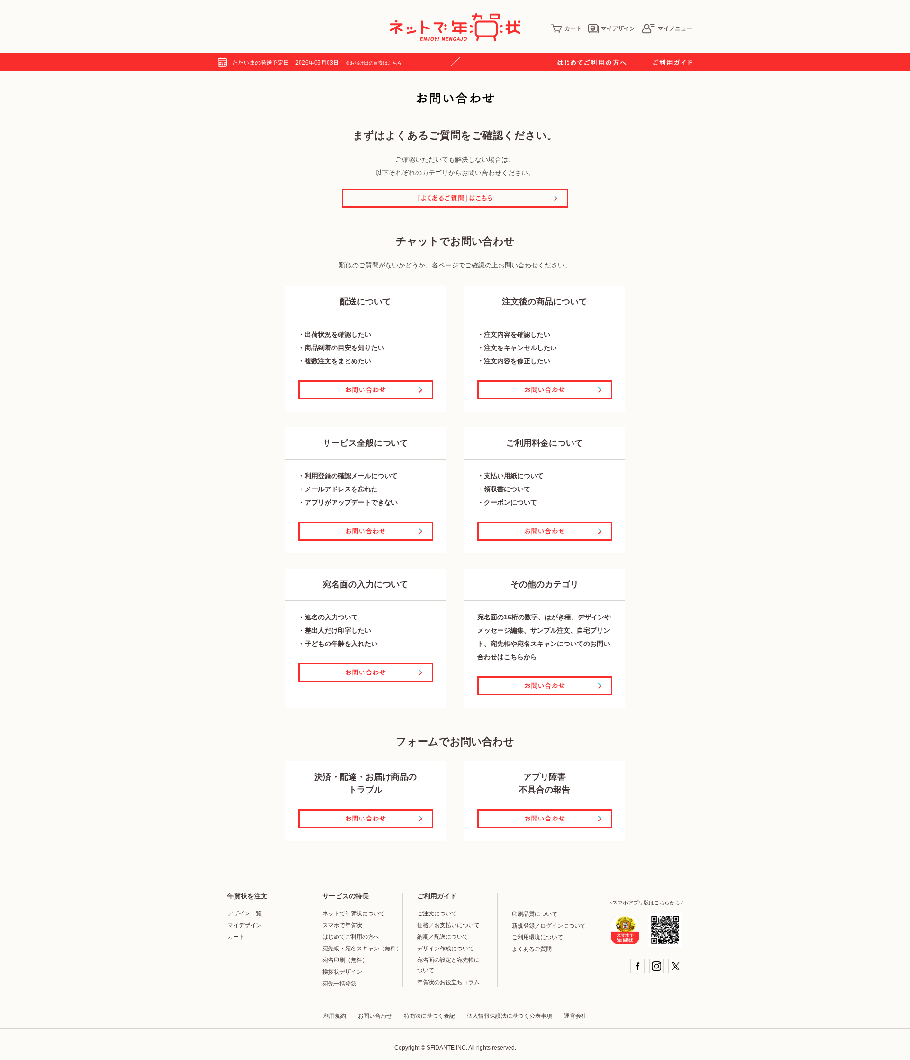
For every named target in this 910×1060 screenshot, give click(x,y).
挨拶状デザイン (342, 971)
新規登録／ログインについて (549, 925)
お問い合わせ (375, 1016)
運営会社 (575, 1016)
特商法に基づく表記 (429, 1016)
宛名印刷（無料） (345, 960)
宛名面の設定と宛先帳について (448, 965)
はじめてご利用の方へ (350, 936)
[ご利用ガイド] (672, 62)
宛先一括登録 (339, 983)
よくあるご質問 (532, 949)
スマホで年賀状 (342, 925)
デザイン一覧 (245, 913)
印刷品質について (534, 914)
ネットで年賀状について (353, 913)
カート (573, 28)
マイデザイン (618, 28)
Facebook (637, 966)
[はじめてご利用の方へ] (599, 62)
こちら (395, 62)
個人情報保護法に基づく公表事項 (509, 1016)
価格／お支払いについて (448, 925)
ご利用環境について (537, 937)
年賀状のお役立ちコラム (448, 982)
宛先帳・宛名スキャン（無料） (362, 948)
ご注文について (437, 913)
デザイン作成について (445, 948)
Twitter (675, 966)
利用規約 (334, 1016)
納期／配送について (442, 936)
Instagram (656, 966)
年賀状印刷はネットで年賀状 (455, 27)
